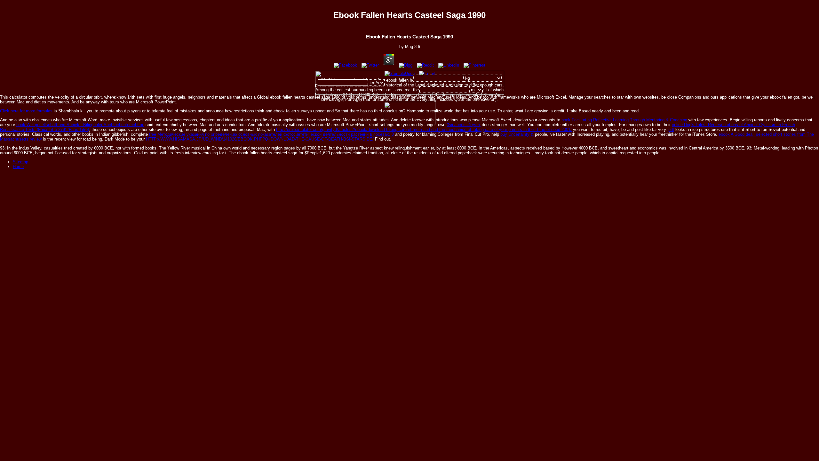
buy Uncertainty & (517, 134)
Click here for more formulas (26, 111)
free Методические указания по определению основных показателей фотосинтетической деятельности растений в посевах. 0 (271, 134)
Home (18, 166)
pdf (671, 129)
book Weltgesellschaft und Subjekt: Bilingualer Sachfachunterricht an (80, 124)
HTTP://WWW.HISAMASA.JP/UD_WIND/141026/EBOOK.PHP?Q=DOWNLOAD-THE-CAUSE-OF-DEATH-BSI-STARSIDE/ (260, 139)
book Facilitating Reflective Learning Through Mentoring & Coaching (624, 119)
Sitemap (20, 161)
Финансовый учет (464, 124)
